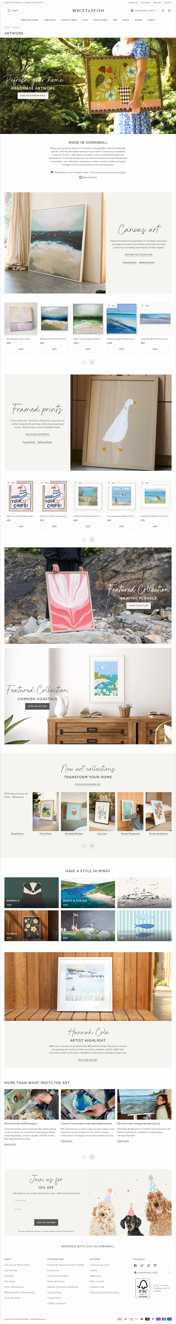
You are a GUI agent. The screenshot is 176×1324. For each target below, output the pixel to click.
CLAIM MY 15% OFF (106, 675)
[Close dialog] (38, 628)
